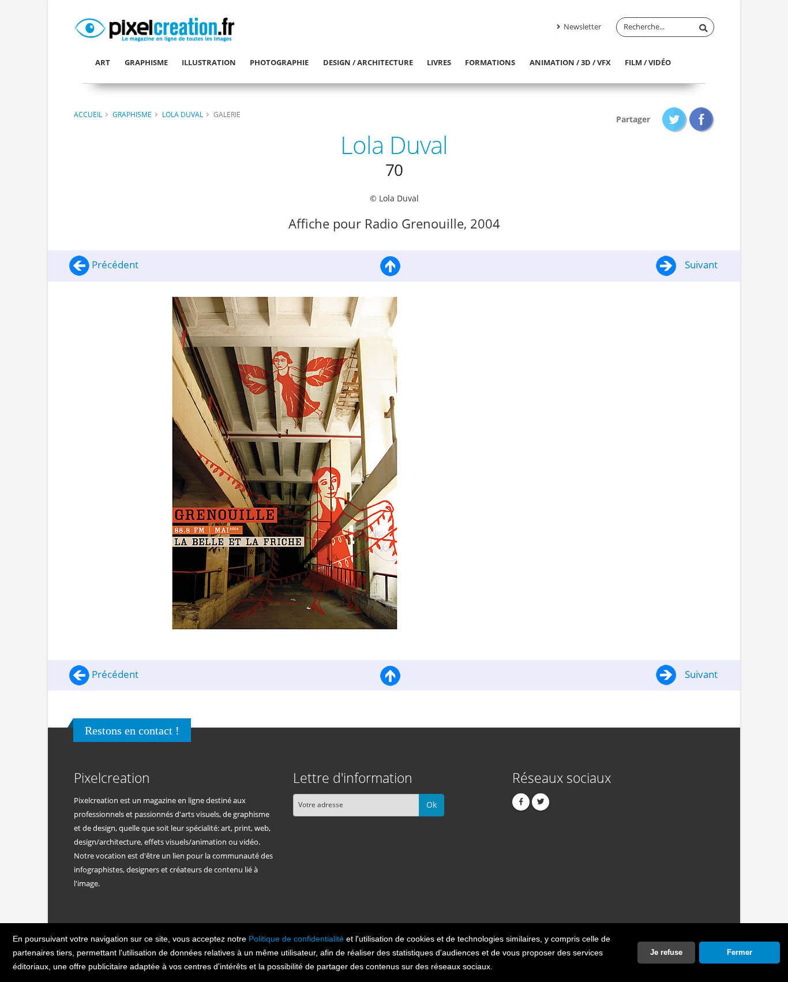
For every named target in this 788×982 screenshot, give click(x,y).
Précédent (113, 264)
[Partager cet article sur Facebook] (701, 119)
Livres (439, 62)
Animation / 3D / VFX (570, 62)
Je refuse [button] (666, 952)
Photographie (279, 62)
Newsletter (581, 27)
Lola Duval (182, 114)
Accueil (88, 114)
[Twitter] (540, 802)
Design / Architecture (368, 62)
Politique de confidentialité (296, 938)
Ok (431, 804)
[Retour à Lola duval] (390, 264)
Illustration (209, 62)
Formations (490, 62)
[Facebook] (521, 802)
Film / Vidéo (648, 62)
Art (102, 62)
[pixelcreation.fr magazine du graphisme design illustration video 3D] (154, 27)
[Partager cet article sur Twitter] (674, 119)
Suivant (700, 264)
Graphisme (146, 62)
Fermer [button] (739, 952)
